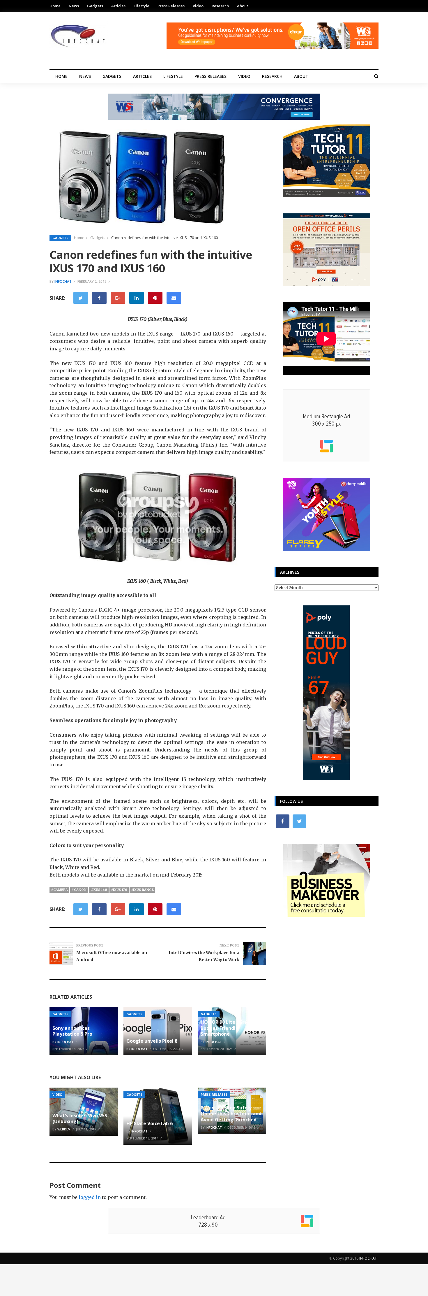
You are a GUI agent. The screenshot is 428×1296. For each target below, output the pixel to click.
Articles (118, 5)
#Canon (79, 890)
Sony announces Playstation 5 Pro (72, 1031)
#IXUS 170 (119, 890)
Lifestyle (141, 5)
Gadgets (95, 5)
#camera (59, 890)
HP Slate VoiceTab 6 (149, 1123)
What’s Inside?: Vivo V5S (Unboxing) (79, 1118)
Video (198, 5)
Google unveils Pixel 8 (151, 1041)
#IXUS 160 (98, 890)
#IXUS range (142, 890)
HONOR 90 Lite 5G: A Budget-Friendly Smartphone (224, 1028)
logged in (90, 1197)
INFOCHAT (368, 1258)
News (74, 5)
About (242, 5)
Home (55, 5)
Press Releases (171, 5)
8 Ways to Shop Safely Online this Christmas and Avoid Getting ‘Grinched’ (231, 1113)
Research (220, 5)
